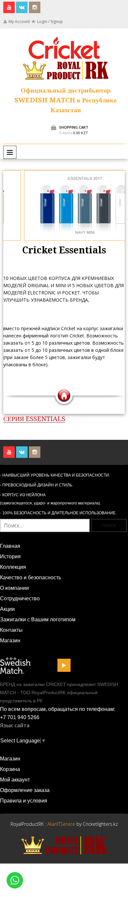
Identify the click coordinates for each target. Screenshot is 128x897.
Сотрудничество (20, 598)
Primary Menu (9, 152)
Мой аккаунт (15, 779)
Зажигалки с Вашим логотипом (37, 619)
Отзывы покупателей (41, 433)
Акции (7, 609)
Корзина (10, 769)
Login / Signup (49, 21)
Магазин (10, 640)
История (10, 556)
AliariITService (61, 824)
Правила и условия (23, 800)
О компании (14, 588)
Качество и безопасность (30, 577)
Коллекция (13, 567)
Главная (10, 546)
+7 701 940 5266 (19, 717)
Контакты (11, 630)
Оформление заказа (25, 790)
